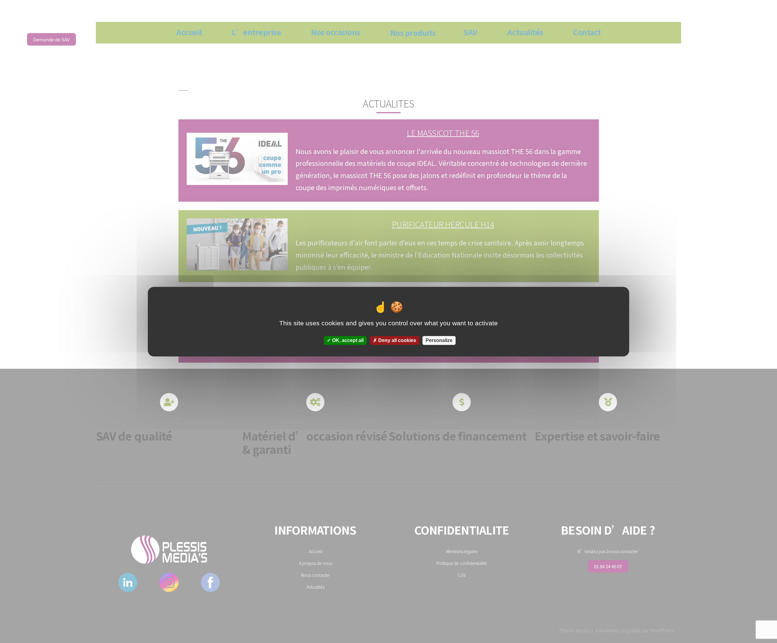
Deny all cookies (396, 340)
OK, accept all (347, 340)
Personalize (439, 340)
